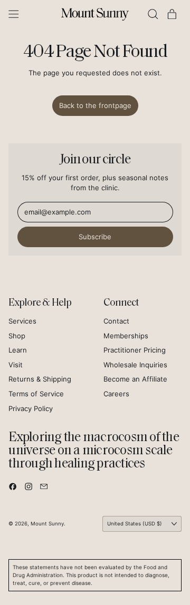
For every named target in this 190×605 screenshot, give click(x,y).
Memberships (125, 335)
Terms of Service (36, 393)
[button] (153, 14)
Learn (17, 350)
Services (22, 321)
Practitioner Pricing (134, 350)
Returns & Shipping (39, 379)
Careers (116, 393)
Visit (15, 364)
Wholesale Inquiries (135, 364)
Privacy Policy (30, 408)
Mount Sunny (47, 523)
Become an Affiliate (135, 379)
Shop (16, 335)
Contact (116, 321)
